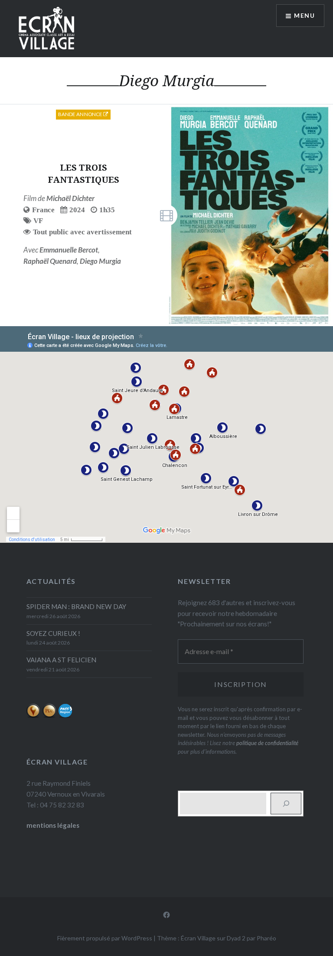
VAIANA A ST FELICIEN (61, 660)
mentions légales (52, 825)
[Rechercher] (286, 803)
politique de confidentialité (267, 742)
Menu (304, 15)
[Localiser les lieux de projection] (33, 715)
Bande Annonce (81, 114)
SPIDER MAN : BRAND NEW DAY (76, 606)
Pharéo (266, 938)
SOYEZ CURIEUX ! (53, 633)
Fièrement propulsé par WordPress (104, 938)
